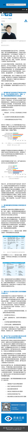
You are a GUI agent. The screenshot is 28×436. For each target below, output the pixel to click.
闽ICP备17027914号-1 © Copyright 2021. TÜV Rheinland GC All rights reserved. (14, 428)
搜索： (4, 4)
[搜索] (25, 5)
